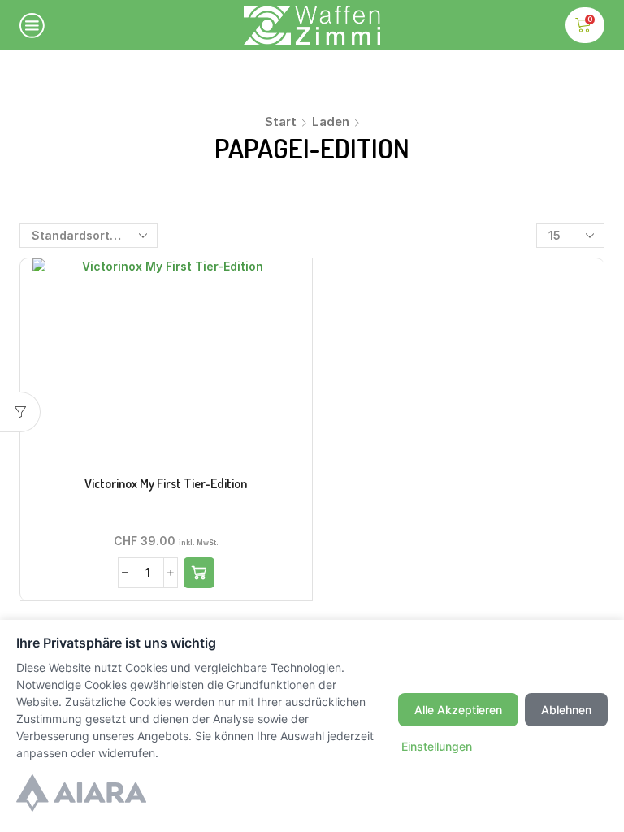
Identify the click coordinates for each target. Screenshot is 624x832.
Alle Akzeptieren (458, 710)
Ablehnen (566, 710)
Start (281, 121)
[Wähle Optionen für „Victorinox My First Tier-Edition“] (199, 572)
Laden (330, 121)
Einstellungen (436, 746)
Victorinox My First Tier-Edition (165, 483)
